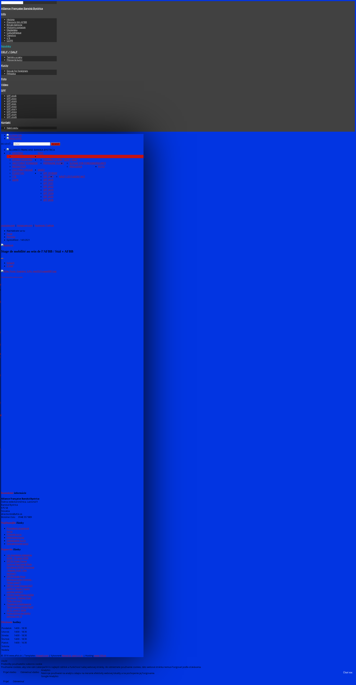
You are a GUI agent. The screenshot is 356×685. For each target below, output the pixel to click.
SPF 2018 (11, 96)
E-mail (10, 266)
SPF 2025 (12, 114)
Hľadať (55, 144)
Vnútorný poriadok (16, 27)
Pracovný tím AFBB (17, 22)
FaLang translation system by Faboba (12, 277)
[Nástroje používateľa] (2, 258)
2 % (8, 38)
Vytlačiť (10, 262)
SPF (3, 90)
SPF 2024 (12, 111)
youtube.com (8, 225)
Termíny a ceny (14, 57)
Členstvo (11, 35)
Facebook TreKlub (44, 225)
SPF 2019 (11, 98)
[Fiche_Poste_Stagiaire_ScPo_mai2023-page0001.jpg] (28, 271)
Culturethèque (14, 32)
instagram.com (24, 225)
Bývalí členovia (14, 25)
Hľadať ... (7, 144)
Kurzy (4, 65)
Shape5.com (42, 655)
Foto (4, 79)
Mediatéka (12, 30)
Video (4, 84)
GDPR (10, 40)
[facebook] (7, 245)
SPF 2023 (12, 109)
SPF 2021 (11, 104)
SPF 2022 (12, 106)
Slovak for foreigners (17, 71)
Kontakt (5, 122)
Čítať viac (348, 672)
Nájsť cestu (12, 128)
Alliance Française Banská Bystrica (22, 8)
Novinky (6, 46)
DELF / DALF (9, 52)
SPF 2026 (12, 117)
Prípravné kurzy (14, 60)
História (10, 19)
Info (3, 14)
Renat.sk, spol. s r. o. (72, 655)
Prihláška (11, 73)
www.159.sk (100, 655)
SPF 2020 (12, 101)
